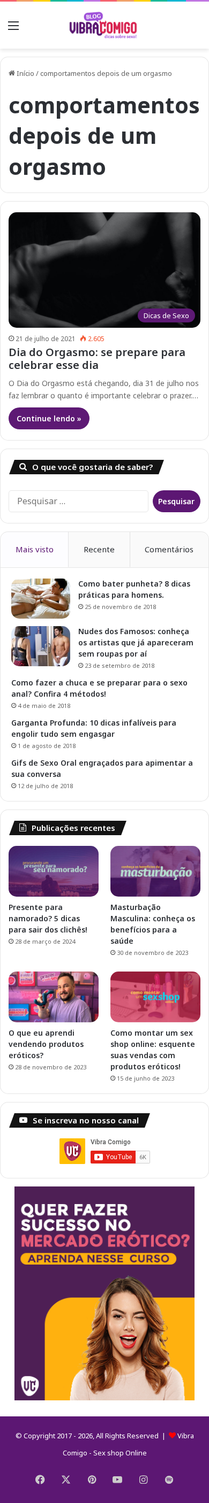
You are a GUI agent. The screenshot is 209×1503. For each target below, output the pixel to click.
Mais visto (35, 549)
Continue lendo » (49, 418)
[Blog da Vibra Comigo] (104, 25)
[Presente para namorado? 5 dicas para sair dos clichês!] (54, 871)
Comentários (169, 549)
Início (24, 73)
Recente (99, 549)
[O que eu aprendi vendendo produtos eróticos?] (54, 997)
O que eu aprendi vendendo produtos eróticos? (46, 1044)
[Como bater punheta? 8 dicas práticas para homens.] (40, 599)
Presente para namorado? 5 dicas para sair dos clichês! (48, 918)
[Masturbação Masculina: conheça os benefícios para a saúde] (155, 871)
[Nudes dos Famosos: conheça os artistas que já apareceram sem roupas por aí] (40, 646)
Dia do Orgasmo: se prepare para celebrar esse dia (97, 358)
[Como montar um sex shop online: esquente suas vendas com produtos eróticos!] (155, 997)
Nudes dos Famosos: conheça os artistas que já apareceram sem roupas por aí (135, 642)
